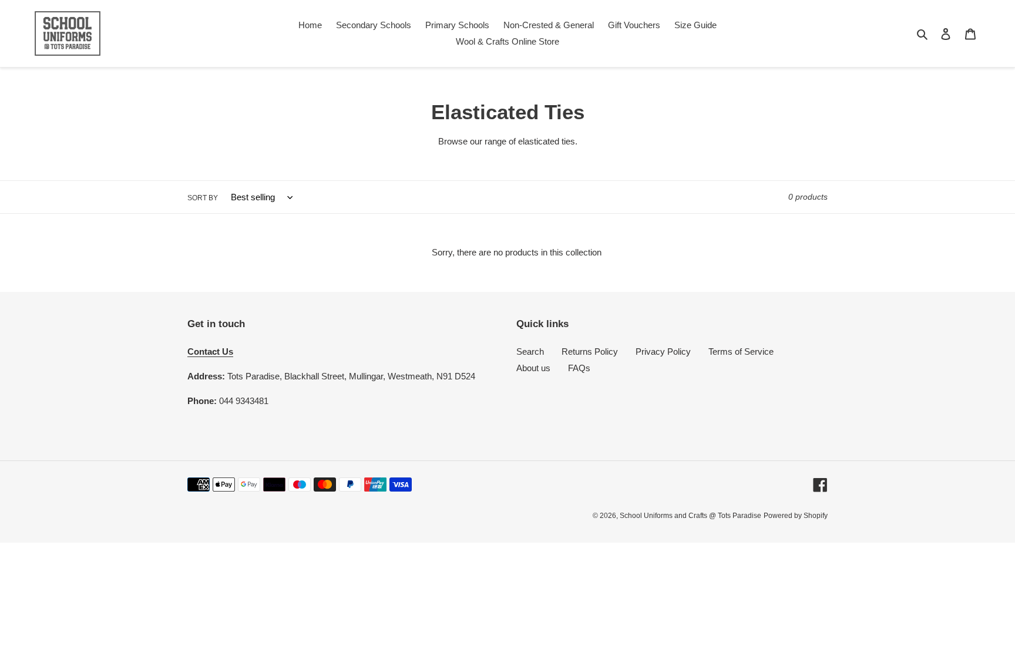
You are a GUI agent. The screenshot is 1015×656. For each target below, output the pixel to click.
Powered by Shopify (796, 516)
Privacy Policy (663, 351)
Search (530, 351)
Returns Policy (590, 351)
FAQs (579, 368)
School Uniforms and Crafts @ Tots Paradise (690, 516)
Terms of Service (741, 351)
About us (533, 368)
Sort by (202, 198)
